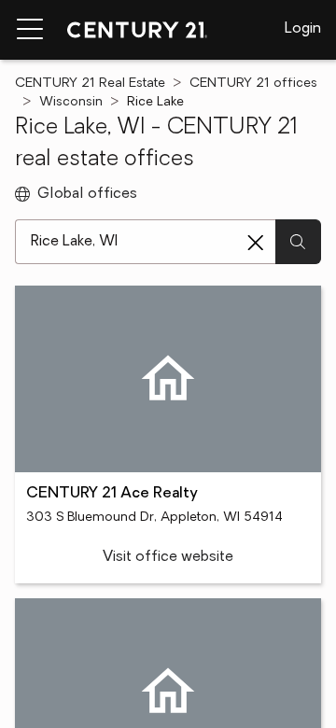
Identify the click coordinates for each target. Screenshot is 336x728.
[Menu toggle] (30, 30)
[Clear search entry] (256, 243)
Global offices (87, 194)
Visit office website (168, 557)
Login (303, 28)
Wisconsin (71, 102)
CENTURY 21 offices (253, 84)
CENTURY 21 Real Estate (90, 84)
